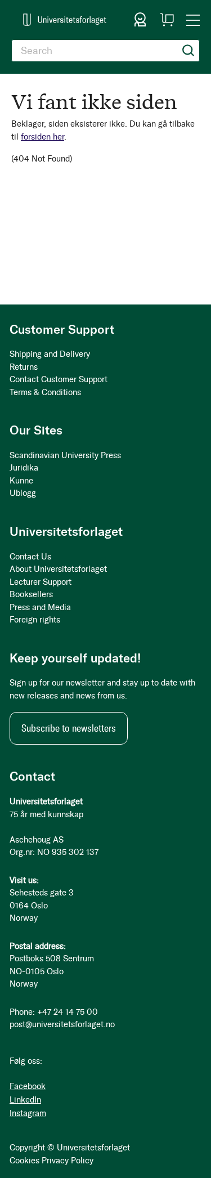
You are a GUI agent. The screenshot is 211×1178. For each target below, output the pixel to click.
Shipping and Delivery (50, 354)
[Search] (188, 50)
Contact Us (30, 557)
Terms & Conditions (45, 392)
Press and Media (40, 607)
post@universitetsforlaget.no (62, 1024)
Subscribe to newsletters (68, 728)
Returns (24, 367)
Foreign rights (35, 620)
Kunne (21, 481)
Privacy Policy (67, 1160)
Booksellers (31, 594)
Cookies (24, 1160)
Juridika (24, 468)
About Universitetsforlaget (58, 569)
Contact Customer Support (58, 379)
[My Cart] (167, 19)
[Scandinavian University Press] (64, 20)
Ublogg (23, 493)
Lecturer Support (40, 582)
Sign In (140, 20)
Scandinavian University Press (65, 455)
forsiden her (42, 137)
